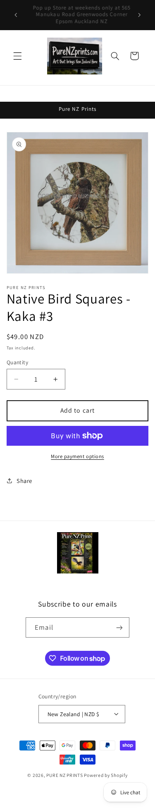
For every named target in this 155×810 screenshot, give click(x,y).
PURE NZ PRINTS (64, 775)
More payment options (77, 456)
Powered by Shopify (105, 775)
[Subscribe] (119, 627)
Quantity (17, 362)
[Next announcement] (139, 15)
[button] (17, 55)
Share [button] (24, 481)
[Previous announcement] (16, 15)
